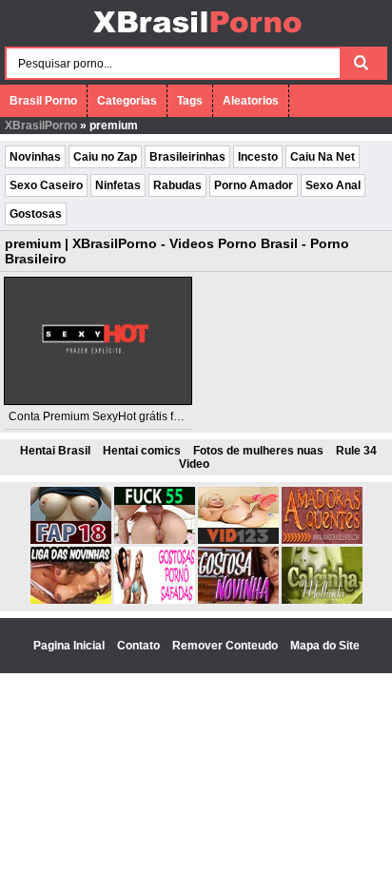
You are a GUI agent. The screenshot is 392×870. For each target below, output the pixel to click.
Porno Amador (253, 185)
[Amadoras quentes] (322, 540)
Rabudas (177, 185)
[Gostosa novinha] (238, 600)
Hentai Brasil (55, 450)
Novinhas (35, 157)
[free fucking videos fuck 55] (154, 540)
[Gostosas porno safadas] (154, 600)
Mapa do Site (325, 645)
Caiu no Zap (105, 157)
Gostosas (36, 214)
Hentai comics (142, 450)
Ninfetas (118, 185)
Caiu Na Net (322, 157)
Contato (140, 645)
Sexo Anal (333, 185)
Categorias (127, 100)
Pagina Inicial (70, 645)
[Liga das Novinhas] (70, 600)
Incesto (258, 157)
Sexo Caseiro (46, 185)
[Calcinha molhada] (322, 600)
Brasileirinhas (187, 157)
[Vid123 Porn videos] (238, 540)
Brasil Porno (43, 100)
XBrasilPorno (41, 125)
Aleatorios (251, 100)
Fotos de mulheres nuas (258, 450)
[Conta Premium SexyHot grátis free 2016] (98, 341)
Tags (190, 100)
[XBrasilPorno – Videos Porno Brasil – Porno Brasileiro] (196, 35)
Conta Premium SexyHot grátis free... (104, 416)
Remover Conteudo (226, 645)
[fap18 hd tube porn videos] (70, 540)
